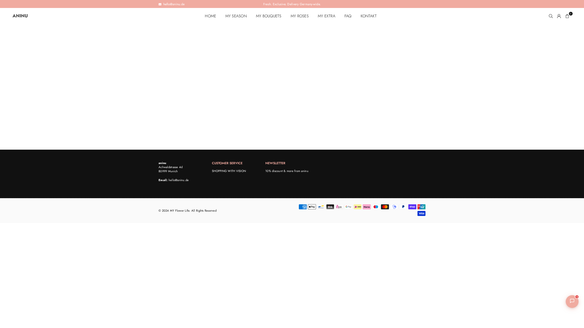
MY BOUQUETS (269, 16)
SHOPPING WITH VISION (229, 171)
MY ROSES (300, 16)
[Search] (551, 16)
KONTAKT (369, 16)
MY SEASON (236, 16)
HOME (210, 16)
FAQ (348, 16)
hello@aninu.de (179, 180)
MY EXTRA (326, 16)
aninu (28, 16)
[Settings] (559, 16)
